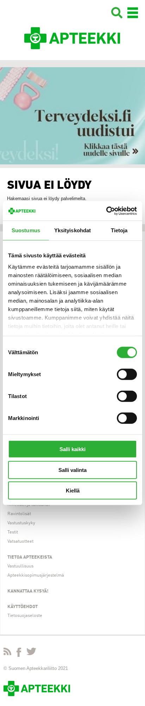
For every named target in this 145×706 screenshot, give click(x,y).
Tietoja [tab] (119, 230)
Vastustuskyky (21, 523)
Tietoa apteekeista (29, 557)
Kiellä (73, 491)
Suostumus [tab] (26, 230)
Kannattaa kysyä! (28, 591)
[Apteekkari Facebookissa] (19, 654)
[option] (72, 115)
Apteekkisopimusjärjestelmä (35, 575)
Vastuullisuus (20, 566)
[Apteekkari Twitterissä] (31, 653)
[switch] (127, 374)
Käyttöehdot (22, 607)
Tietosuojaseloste (24, 615)
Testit (12, 532)
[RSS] (7, 653)
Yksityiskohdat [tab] (72, 230)
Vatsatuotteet (20, 541)
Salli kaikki (72, 449)
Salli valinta (72, 470)
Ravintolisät (19, 514)
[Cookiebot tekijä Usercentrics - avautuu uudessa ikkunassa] (106, 210)
